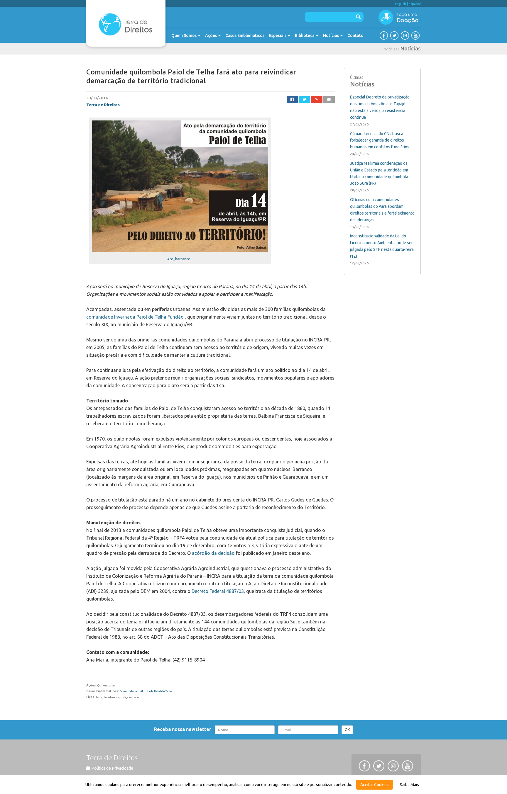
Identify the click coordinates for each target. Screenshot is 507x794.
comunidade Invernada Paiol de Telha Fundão (135, 316)
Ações (211, 35)
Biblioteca (305, 35)
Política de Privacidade (111, 768)
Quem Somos (184, 35)
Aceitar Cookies (374, 784)
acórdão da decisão (213, 553)
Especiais (278, 35)
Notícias (331, 35)
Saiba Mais (409, 784)
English (400, 4)
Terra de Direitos (103, 104)
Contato (355, 35)
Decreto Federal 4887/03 (218, 591)
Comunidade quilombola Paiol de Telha (146, 691)
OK (347, 730)
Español (415, 4)
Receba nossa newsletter (184, 729)
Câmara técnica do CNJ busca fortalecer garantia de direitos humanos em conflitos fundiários (379, 140)
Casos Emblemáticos (244, 35)
